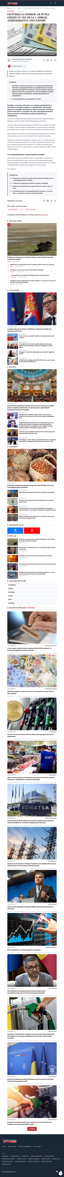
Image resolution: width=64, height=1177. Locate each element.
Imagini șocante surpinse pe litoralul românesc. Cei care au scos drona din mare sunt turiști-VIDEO (37, 573)
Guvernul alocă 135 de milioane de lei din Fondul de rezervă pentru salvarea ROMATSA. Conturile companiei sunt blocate (30, 822)
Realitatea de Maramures (36, 1156)
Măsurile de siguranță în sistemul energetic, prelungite (30, 183)
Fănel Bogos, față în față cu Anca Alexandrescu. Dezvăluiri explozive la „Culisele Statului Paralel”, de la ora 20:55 (37, 440)
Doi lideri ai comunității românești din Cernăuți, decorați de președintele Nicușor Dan (37, 432)
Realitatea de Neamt (49, 1156)
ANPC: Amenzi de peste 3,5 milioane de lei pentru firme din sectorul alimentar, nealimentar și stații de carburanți (30, 779)
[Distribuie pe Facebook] (47, 60)
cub (21, 209)
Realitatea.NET (5, 1156)
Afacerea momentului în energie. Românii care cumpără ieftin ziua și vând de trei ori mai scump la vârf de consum (31, 865)
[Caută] (50, 3)
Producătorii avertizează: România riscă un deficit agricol (30, 275)
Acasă (10, 8)
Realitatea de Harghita (46, 1161)
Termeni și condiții (12, 1146)
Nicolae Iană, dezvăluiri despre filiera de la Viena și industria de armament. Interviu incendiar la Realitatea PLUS (36, 416)
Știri (14, 8)
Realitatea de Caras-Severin (8, 1158)
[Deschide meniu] (55, 3)
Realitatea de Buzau (24, 59)
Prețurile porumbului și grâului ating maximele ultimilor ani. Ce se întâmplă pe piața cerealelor (33, 179)
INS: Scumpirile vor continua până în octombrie (24, 950)
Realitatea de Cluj (56, 1158)
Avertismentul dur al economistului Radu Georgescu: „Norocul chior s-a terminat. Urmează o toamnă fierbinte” (32, 192)
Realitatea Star (25, 1156)
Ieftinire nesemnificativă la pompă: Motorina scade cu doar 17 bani (33, 187)
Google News (43, 215)
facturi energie (13, 209)
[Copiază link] (44, 60)
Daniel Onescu (52, 904)
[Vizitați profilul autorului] (9, 60)
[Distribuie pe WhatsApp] (51, 60)
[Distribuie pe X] (55, 60)
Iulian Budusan (52, 861)
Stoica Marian (53, 775)
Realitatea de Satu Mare (7, 1161)
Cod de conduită (37, 1146)
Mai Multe (32, 1129)
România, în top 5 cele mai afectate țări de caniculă (26, 270)
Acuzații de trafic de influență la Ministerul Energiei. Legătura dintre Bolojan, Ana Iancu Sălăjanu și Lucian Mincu (36, 345)
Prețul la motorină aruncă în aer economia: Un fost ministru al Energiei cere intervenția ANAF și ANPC (29, 1123)
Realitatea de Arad (6, 1164)
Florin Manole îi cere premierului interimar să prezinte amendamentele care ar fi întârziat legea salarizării (26, 992)
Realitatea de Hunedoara (33, 1161)
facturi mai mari (31, 209)
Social (9, 261)
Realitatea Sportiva (15, 1156)
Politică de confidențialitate (24, 1146)
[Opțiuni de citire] (60, 1173)
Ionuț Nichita (53, 732)
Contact (4, 1146)
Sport (12, 266)
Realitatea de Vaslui (21, 1158)
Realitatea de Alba (45, 1158)
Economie (19, 8)
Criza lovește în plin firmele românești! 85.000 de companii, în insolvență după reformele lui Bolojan (29, 649)
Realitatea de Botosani (20, 1161)
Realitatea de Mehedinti (33, 1158)
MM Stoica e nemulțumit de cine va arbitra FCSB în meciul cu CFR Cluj (32, 264)
